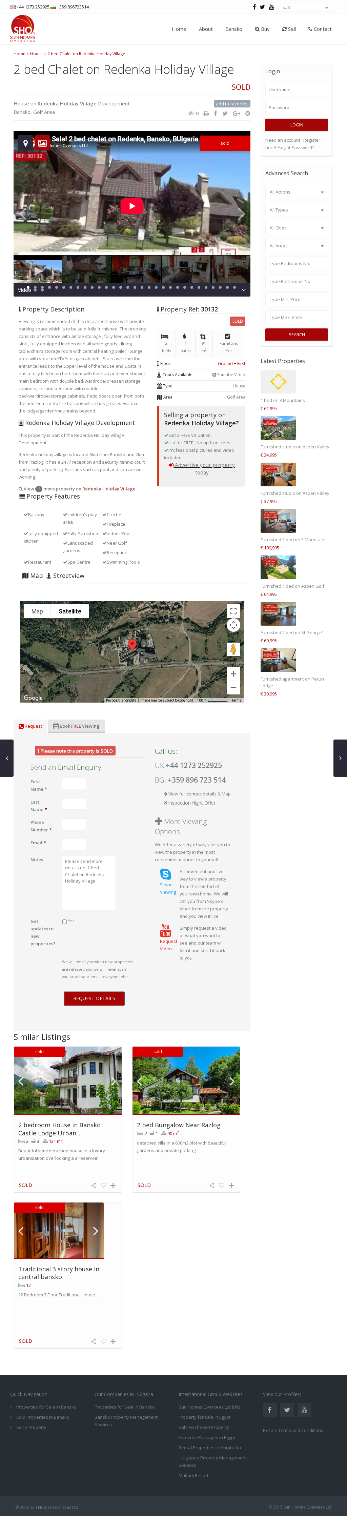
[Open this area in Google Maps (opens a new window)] (33, 698)
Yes (71, 920)
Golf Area (44, 111)
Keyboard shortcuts (121, 700)
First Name (38, 785)
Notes (36, 859)
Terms (237, 700)
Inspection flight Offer (192, 803)
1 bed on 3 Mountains (283, 400)
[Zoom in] (233, 674)
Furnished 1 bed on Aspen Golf (292, 586)
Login (296, 125)
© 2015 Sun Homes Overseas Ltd (300, 1507)
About (206, 28)
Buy (265, 28)
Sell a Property (31, 1427)
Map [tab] (35, 575)
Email (38, 843)
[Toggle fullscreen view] (233, 611)
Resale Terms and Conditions (293, 1430)
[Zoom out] (233, 687)
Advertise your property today (205, 468)
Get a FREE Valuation (189, 435)
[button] (132, 645)
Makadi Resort (193, 1475)
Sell (291, 28)
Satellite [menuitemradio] (70, 611)
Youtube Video (230, 375)
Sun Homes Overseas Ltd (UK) (209, 1407)
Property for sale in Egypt (204, 1417)
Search (297, 334)
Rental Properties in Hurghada (210, 1447)
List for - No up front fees (199, 443)
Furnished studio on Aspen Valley (295, 447)
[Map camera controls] (233, 625)
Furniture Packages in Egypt (207, 1437)
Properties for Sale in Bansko (125, 1407)
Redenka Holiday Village (67, 103)
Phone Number (41, 826)
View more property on (79, 489)
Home (179, 28)
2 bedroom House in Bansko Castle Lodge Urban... (59, 1129)
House (36, 54)
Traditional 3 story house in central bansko (58, 1273)
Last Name (38, 805)
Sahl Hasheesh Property (204, 1427)
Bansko (233, 28)
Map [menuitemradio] (37, 611)
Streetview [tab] (68, 575)
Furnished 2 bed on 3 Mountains (294, 540)
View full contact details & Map (199, 794)
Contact (322, 28)
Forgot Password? (296, 147)
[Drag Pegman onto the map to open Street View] (233, 649)
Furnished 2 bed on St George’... (293, 632)
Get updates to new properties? (43, 932)
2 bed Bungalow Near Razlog (179, 1125)
